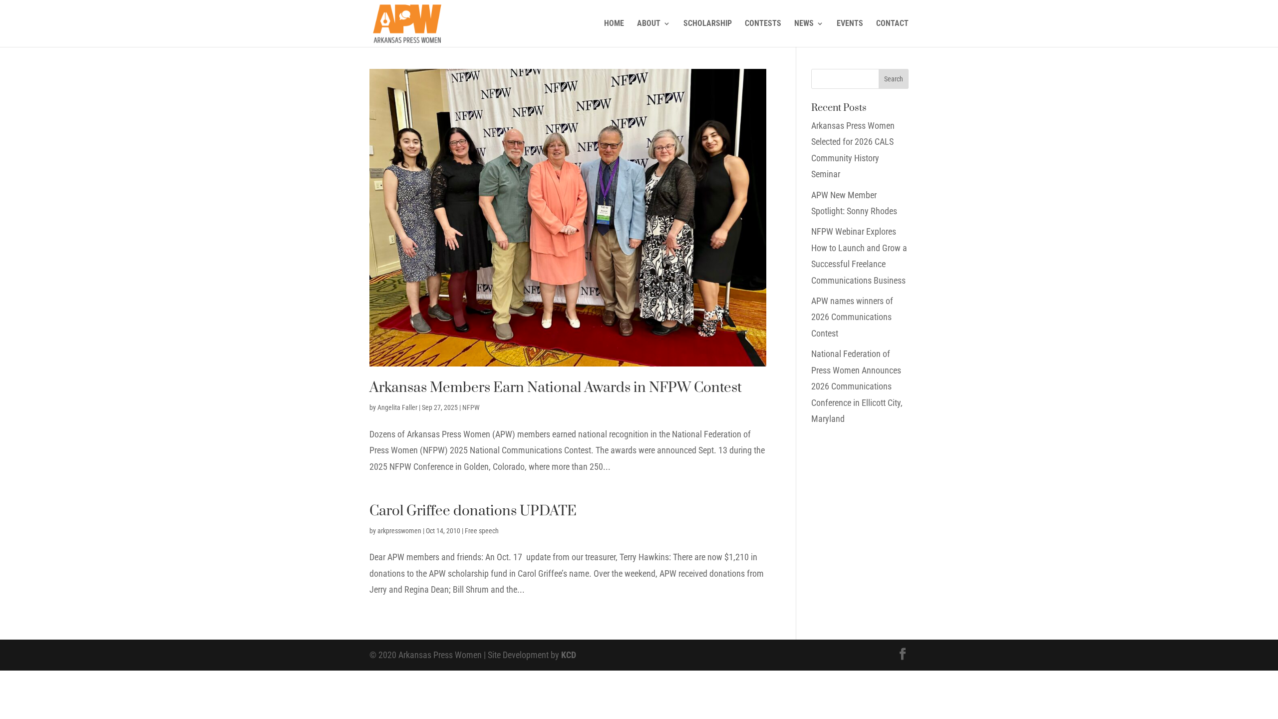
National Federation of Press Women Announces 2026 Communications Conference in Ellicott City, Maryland (857, 386)
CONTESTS (763, 24)
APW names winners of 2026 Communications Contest (852, 317)
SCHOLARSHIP (707, 24)
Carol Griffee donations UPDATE (473, 511)
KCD (568, 655)
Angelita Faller (397, 407)
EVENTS (850, 24)
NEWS (804, 24)
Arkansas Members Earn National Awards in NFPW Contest (555, 387)
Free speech (482, 531)
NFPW (471, 407)
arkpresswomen (399, 531)
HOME (614, 24)
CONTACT (892, 24)
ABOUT (648, 24)
